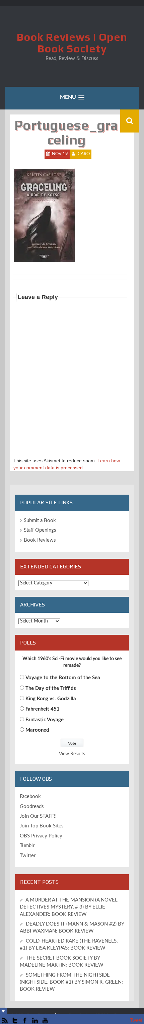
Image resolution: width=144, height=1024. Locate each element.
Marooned (37, 730)
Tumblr (27, 845)
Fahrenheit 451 (42, 709)
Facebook (30, 796)
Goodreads (32, 806)
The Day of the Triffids (50, 688)
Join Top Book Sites (42, 825)
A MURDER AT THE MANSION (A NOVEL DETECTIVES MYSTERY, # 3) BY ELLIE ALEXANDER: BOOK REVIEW (69, 907)
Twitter (27, 855)
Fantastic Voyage (44, 719)
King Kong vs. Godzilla (50, 698)
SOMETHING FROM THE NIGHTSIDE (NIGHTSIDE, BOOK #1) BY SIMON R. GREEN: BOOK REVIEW (71, 982)
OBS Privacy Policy (41, 835)
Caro (84, 154)
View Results (72, 754)
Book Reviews (40, 540)
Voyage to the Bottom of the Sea (62, 677)
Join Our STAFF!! (38, 816)
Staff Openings (40, 530)
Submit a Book (40, 520)
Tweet (136, 1020)
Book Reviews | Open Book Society (72, 43)
